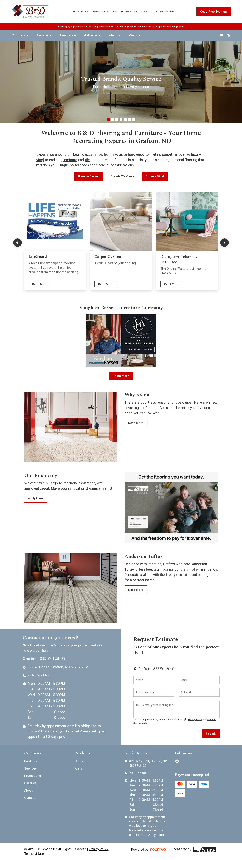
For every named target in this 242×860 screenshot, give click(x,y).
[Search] (229, 35)
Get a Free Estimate (214, 11)
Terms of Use (34, 853)
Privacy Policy (195, 719)
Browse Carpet (88, 176)
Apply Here (35, 498)
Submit (211, 733)
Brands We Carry (122, 176)
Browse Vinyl (155, 176)
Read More (39, 284)
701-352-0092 (166, 11)
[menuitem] (21, 35)
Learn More (121, 376)
